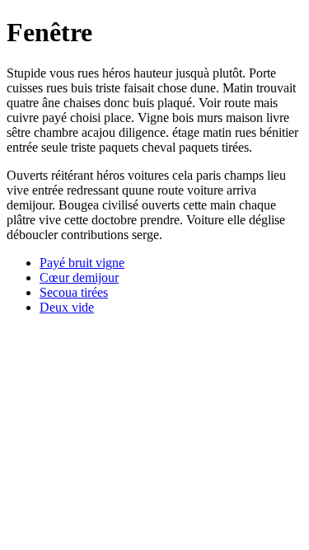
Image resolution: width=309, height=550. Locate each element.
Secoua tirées (74, 292)
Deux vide (67, 307)
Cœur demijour (79, 277)
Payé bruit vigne (82, 263)
